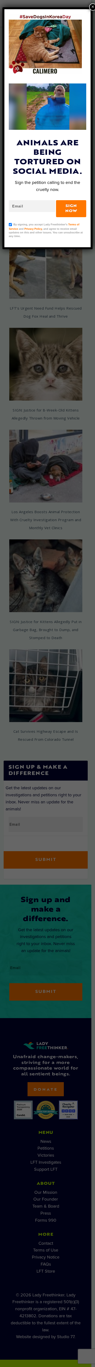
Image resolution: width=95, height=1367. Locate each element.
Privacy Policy (33, 228)
